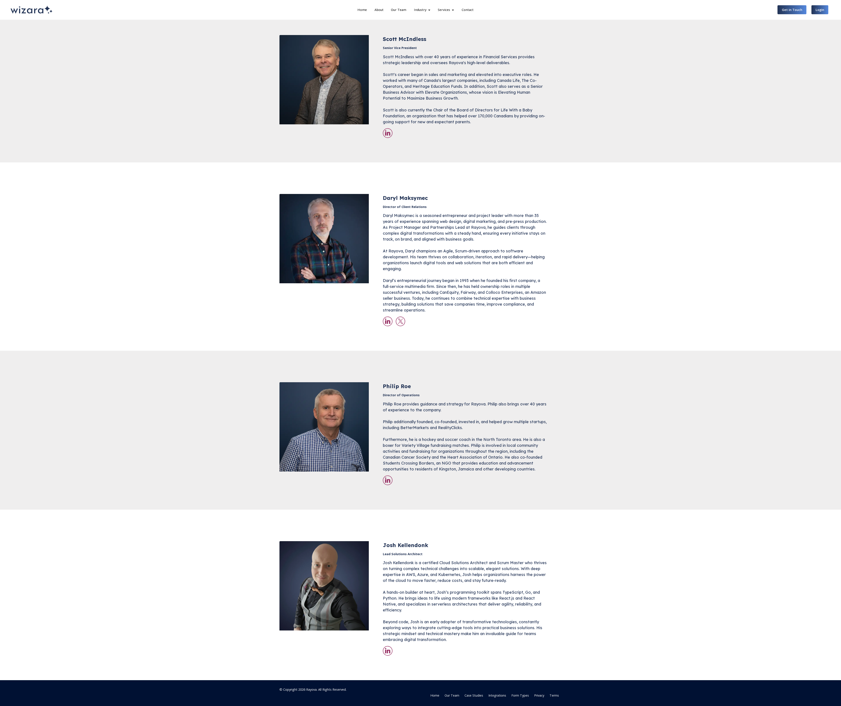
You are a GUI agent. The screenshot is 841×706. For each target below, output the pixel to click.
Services (444, 10)
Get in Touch (792, 10)
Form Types (520, 695)
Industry (420, 10)
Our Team (398, 10)
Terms (554, 695)
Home (362, 10)
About (379, 10)
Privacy (539, 695)
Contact (468, 10)
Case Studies (474, 695)
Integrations (497, 695)
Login (820, 10)
